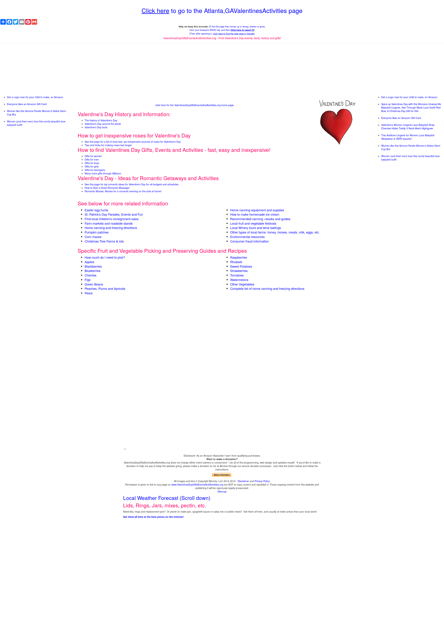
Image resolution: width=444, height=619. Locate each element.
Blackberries (93, 266)
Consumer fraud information (249, 241)
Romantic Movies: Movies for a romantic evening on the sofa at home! (123, 191)
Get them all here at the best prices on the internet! (153, 516)
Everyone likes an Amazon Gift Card (27, 104)
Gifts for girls (92, 166)
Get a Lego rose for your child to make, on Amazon (35, 97)
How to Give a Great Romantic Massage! (107, 187)
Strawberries (239, 270)
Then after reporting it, (222, 33)
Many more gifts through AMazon (103, 173)
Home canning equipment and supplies (257, 210)
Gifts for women (93, 156)
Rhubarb (236, 261)
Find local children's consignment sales (112, 219)
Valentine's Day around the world (103, 123)
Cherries (90, 275)
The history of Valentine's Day (101, 120)
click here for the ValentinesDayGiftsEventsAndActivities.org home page (194, 105)
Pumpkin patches (97, 232)
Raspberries (238, 257)
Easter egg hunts (96, 210)
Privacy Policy (262, 481)
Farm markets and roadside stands (109, 223)
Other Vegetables (242, 284)
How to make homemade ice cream (254, 214)
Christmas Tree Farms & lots (104, 241)
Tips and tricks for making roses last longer (108, 145)
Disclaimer (243, 481)
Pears (89, 293)
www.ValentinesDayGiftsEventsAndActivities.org (197, 484)
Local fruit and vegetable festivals (253, 223)
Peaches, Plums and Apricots (105, 288)
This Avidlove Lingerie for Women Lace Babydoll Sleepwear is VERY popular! (407, 136)
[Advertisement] (222, 71)
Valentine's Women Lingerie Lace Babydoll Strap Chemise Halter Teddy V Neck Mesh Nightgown (407, 126)
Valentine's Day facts (96, 127)
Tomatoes (237, 275)
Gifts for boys (92, 163)
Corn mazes (93, 236)
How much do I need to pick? (105, 257)
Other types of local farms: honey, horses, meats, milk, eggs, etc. (275, 232)
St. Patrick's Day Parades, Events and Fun (114, 214)
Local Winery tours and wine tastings (255, 227)
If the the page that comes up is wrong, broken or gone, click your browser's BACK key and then (227, 28)
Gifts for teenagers (95, 170)
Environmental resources (247, 236)
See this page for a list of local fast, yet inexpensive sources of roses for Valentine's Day (133, 141)
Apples (89, 261)
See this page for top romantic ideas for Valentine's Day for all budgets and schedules (131, 184)
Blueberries (92, 270)
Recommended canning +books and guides (260, 219)
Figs (88, 279)
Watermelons (239, 279)
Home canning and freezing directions (111, 227)
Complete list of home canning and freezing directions (267, 288)
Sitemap (222, 491)
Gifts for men (92, 159)
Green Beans (94, 284)
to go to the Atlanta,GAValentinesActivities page (222, 10)
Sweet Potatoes (241, 266)
